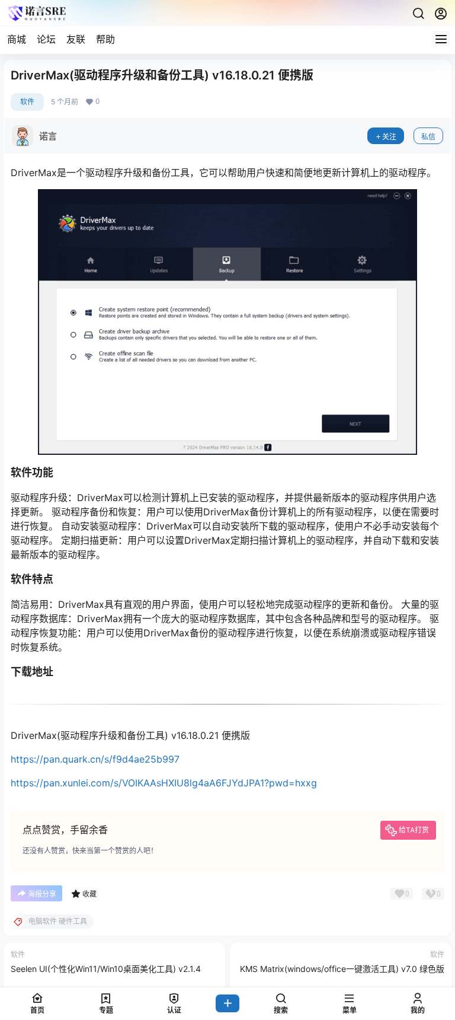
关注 (389, 136)
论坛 (46, 39)
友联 (75, 39)
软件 (27, 101)
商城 (16, 39)
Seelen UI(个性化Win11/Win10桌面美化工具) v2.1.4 (106, 969)
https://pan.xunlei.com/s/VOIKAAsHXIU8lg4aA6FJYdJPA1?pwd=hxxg (164, 783)
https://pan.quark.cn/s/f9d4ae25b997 (95, 759)
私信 (428, 136)
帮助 (105, 39)
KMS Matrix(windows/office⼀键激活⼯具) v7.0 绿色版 (342, 969)
